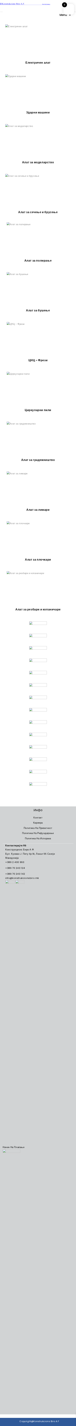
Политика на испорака (38, 838)
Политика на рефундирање (38, 833)
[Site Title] (25, 3)
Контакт (37, 817)
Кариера (38, 822)
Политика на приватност (38, 828)
